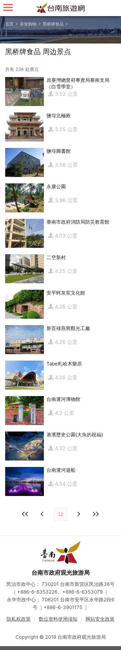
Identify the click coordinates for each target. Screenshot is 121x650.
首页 (9, 23)
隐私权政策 (18, 619)
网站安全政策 (100, 619)
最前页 (25, 514)
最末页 (95, 514)
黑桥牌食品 (53, 23)
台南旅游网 (60, 8)
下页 (42, 514)
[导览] (8, 7)
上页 (78, 514)
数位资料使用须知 (58, 619)
